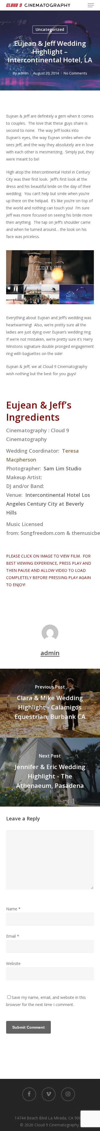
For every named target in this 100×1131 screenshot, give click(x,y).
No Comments (75, 73)
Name (13, 908)
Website (13, 963)
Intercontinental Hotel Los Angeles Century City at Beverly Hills (48, 504)
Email (12, 936)
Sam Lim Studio (62, 468)
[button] (91, 5)
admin (23, 73)
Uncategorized (50, 29)
